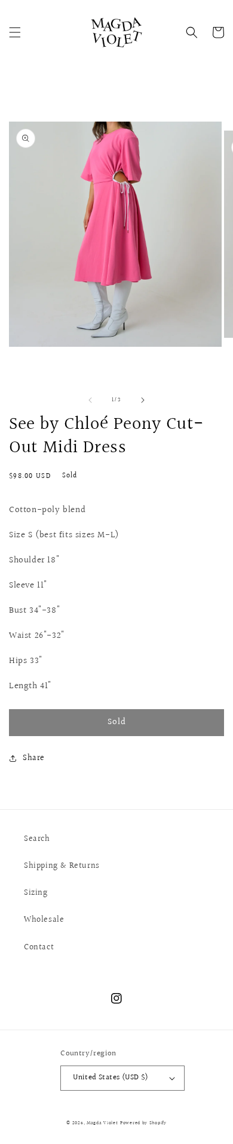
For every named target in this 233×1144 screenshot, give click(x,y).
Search (37, 839)
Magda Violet (102, 1123)
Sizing (36, 893)
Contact (39, 947)
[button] (15, 32)
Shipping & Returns (62, 866)
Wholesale (44, 920)
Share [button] (34, 758)
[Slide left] (90, 400)
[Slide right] (143, 400)
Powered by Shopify (143, 1123)
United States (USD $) (110, 1078)
